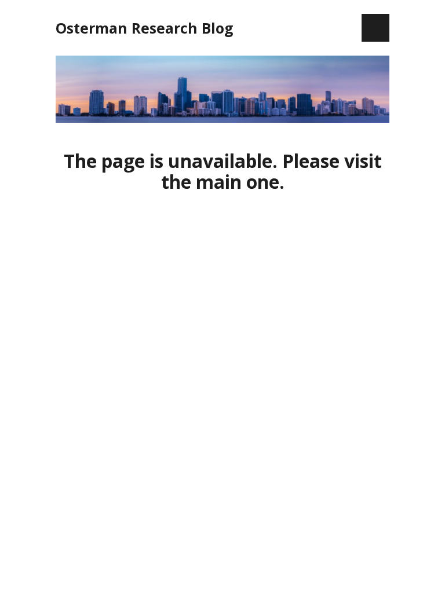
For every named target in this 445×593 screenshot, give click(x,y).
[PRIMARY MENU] (375, 28)
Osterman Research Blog (145, 28)
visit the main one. (271, 171)
